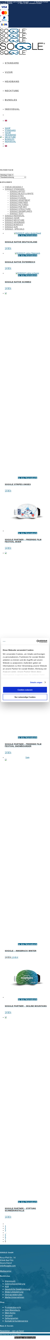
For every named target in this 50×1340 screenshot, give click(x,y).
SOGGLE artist (17, 191)
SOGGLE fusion (18, 198)
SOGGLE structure (20, 209)
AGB (7, 1286)
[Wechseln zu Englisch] (6, 120)
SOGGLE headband (15, 222)
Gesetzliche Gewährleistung (17, 1289)
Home (2, 165)
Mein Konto (10, 1312)
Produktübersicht (13, 1307)
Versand (8, 1315)
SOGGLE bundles (14, 225)
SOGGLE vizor (12, 218)
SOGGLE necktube (14, 220)
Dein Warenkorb (12, 1310)
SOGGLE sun (11, 227)
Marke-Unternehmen (14, 1297)
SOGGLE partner (19, 202)
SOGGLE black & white (21, 194)
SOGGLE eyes (17, 196)
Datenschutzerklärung (15, 1283)
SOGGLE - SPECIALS (14, 229)
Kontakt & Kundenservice (16, 1321)
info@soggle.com (8, 1265)
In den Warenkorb (27, 235)
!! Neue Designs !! (14, 187)
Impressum (10, 1281)
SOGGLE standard (14, 189)
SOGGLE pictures (19, 205)
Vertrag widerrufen (13, 1294)
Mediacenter (6, 1271)
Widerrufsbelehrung (14, 1292)
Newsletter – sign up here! (12, 1331)
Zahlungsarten (11, 1318)
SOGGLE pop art (18, 207)
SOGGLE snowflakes (21, 211)
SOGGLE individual (15, 216)
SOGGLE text (16, 213)
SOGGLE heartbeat (20, 200)
